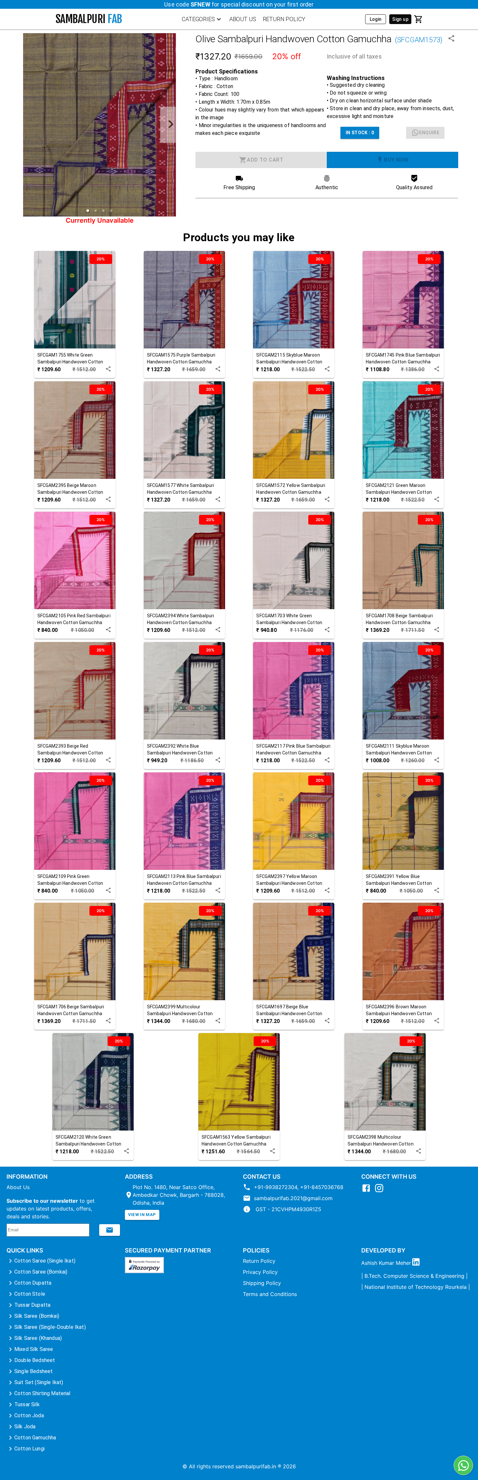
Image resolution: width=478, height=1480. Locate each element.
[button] (87, 210)
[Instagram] (380, 1191)
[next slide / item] (168, 125)
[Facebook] (367, 1191)
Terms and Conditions (270, 1294)
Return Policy (259, 1261)
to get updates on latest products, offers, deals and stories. (51, 1209)
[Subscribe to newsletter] (109, 1230)
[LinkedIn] (417, 1263)
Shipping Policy (262, 1283)
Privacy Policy (260, 1272)
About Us (18, 1187)
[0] (418, 19)
